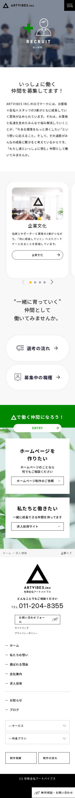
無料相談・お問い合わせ (57, 792)
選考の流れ (38, 348)
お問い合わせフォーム (32, 619)
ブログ (14, 709)
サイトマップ (22, 627)
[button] (30, 282)
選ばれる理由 (19, 664)
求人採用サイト (27, 526)
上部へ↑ (66, 553)
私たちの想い (19, 655)
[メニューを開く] (69, 5)
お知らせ (16, 700)
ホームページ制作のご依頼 (35, 481)
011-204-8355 (37, 606)
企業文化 (37, 255)
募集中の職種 (38, 377)
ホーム (14, 645)
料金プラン (19, 738)
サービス (18, 726)
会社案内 (16, 674)
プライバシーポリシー (26, 633)
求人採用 (16, 683)
